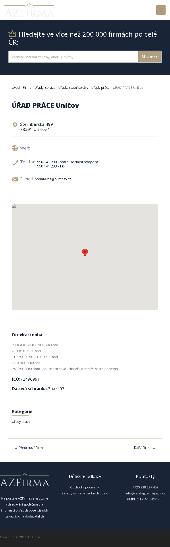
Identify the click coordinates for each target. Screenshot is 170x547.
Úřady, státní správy (73, 87)
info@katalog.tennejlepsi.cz (145, 493)
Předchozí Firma (29, 447)
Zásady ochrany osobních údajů (85, 493)
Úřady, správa (44, 87)
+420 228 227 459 (145, 487)
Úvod (16, 87)
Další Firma (145, 447)
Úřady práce (100, 87)
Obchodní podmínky (85, 487)
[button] (85, 253)
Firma (27, 87)
